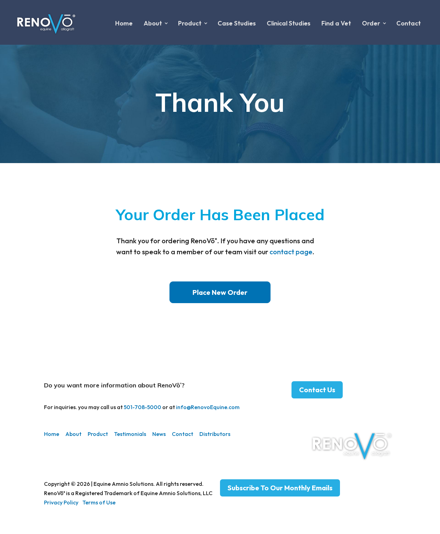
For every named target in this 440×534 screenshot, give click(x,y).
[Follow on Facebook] (375, 502)
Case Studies (237, 23)
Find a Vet (336, 23)
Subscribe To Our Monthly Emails (280, 487)
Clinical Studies (288, 23)
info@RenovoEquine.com (208, 407)
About (73, 433)
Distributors (214, 433)
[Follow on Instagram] (359, 502)
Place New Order (220, 292)
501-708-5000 (142, 407)
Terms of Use (99, 502)
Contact (408, 23)
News (159, 433)
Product (98, 433)
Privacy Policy (61, 502)
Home (124, 23)
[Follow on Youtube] (390, 502)
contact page (291, 251)
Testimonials (130, 433)
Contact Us (317, 389)
